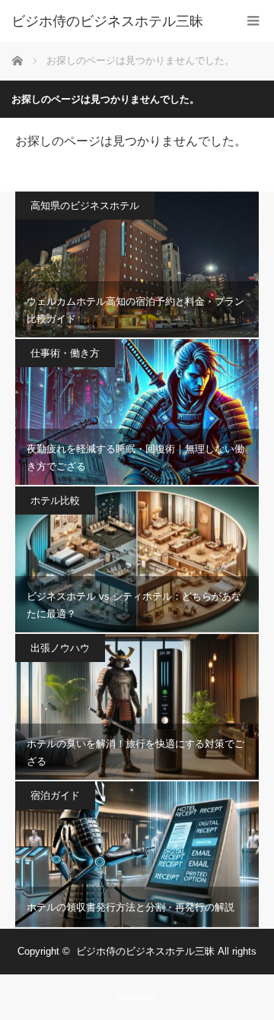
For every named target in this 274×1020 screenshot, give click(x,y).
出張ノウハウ (60, 648)
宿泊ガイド (55, 795)
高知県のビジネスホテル (84, 205)
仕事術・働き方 (65, 353)
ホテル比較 (55, 500)
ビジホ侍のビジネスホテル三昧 (107, 21)
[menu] (253, 21)
